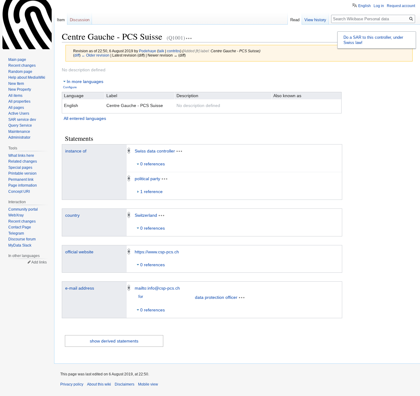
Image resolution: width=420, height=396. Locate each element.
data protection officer (216, 297)
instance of (75, 150)
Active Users (18, 113)
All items (15, 95)
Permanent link (21, 179)
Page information (22, 185)
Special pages (20, 167)
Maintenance (19, 131)
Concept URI (19, 191)
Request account (401, 6)
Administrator (19, 137)
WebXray (16, 215)
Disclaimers (124, 384)
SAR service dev (22, 119)
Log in (379, 6)
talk (161, 51)
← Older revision (95, 55)
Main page (17, 59)
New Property (19, 89)
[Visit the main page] (27, 24)
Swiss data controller (155, 150)
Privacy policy (71, 384)
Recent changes (22, 65)
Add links (39, 262)
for (140, 297)
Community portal (23, 209)
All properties (19, 101)
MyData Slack (19, 245)
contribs (173, 51)
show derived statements (114, 341)
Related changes (22, 161)
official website (79, 251)
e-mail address (79, 288)
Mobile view (148, 384)
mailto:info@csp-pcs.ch (157, 288)
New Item (16, 83)
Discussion (79, 20)
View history (315, 20)
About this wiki (99, 384)
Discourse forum (22, 239)
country (72, 215)
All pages (16, 107)
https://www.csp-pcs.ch (157, 251)
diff (76, 55)
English (364, 6)
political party (147, 178)
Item (61, 20)
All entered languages (85, 118)
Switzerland (146, 215)
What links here (21, 155)
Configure (70, 87)
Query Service (20, 125)
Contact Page (19, 227)
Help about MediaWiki (26, 77)
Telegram (16, 233)
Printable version (22, 173)
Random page (20, 71)
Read (294, 20)
